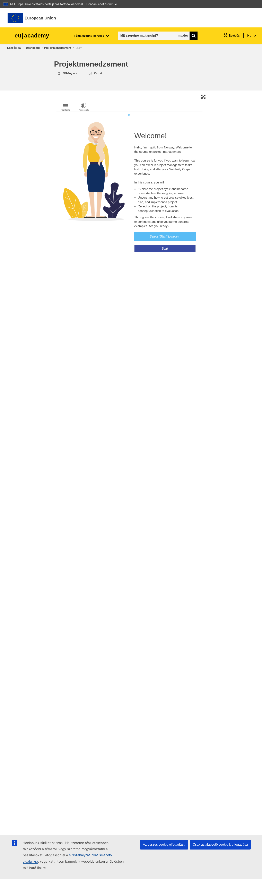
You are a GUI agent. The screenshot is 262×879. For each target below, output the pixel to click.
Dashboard (33, 47)
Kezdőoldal (14, 47)
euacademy (32, 35)
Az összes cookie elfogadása (164, 844)
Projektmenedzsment (57, 47)
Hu (249, 35)
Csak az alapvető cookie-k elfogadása (220, 844)
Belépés (234, 35)
